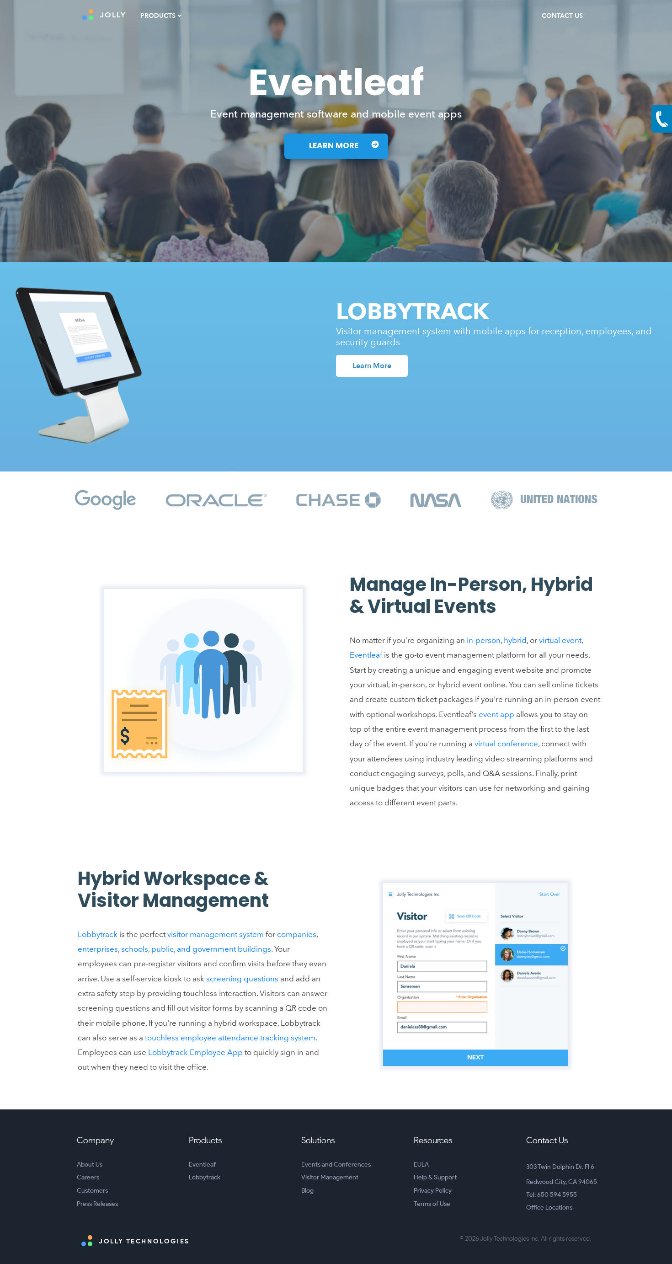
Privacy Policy (433, 1190)
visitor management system (215, 934)
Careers (88, 1177)
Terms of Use (432, 1204)
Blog (307, 1190)
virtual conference (506, 743)
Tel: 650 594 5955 (551, 1195)
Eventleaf (366, 654)
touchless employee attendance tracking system (230, 1037)
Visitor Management (329, 1177)
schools (134, 948)
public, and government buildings (211, 948)
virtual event (560, 640)
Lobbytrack (97, 934)
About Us (89, 1164)
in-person (484, 640)
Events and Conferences (336, 1164)
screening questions (242, 978)
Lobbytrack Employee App (195, 1052)
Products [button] (158, 15)
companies (296, 934)
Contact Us (562, 15)
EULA (421, 1164)
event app (496, 714)
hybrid (515, 640)
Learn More (334, 146)
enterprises (98, 948)
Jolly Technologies (143, 1241)
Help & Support (435, 1177)
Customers (92, 1190)
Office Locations (549, 1207)
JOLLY (113, 15)
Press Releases (97, 1204)
